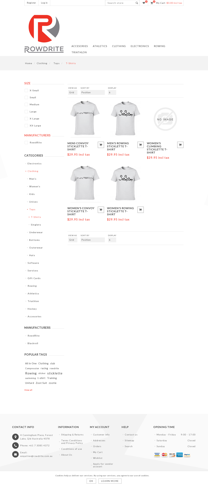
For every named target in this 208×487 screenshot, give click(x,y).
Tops (32, 209)
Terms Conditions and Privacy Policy (72, 441)
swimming (30, 378)
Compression (32, 368)
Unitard (29, 383)
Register (31, 2)
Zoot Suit (41, 383)
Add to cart (101, 145)
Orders (97, 446)
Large (33, 111)
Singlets (36, 224)
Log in (44, 2)
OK (91, 481)
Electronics (35, 163)
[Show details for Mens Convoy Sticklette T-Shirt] (85, 119)
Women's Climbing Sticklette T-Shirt (157, 148)
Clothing (33, 171)
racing (44, 368)
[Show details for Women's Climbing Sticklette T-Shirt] (165, 119)
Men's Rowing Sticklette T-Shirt (118, 146)
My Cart (98, 452)
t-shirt (42, 378)
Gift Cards (34, 278)
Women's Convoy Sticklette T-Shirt (80, 211)
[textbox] (119, 3)
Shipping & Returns (72, 434)
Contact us (131, 434)
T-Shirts (36, 217)
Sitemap (129, 440)
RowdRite (36, 142)
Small (33, 97)
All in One (31, 363)
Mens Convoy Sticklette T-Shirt (78, 146)
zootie (53, 383)
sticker (42, 373)
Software (33, 262)
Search (137, 3)
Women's (34, 186)
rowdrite (54, 368)
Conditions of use (71, 449)
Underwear (36, 232)
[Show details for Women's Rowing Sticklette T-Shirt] (125, 184)
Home (28, 63)
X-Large (34, 118)
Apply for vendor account (103, 465)
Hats (32, 255)
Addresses (99, 440)
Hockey (32, 308)
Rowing (32, 285)
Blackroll (33, 343)
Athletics (33, 293)
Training (52, 378)
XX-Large (35, 125)
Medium (34, 104)
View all (28, 390)
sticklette (55, 373)
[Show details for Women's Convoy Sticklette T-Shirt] (85, 184)
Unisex (33, 201)
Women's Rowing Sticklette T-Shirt (120, 211)
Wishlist (98, 458)
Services (33, 270)
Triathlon (33, 301)
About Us (66, 454)
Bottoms (34, 240)
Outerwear (36, 247)
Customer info (101, 434)
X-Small (34, 90)
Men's (33, 178)
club (52, 363)
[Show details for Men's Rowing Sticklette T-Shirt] (125, 119)
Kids (32, 194)
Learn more (110, 481)
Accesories (34, 316)
